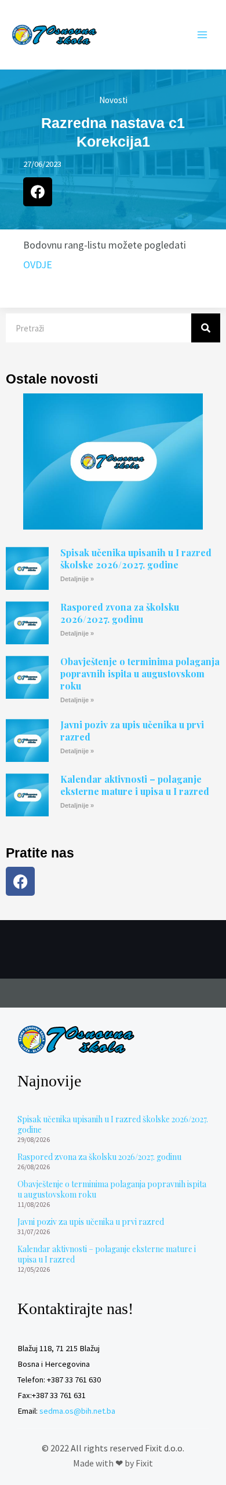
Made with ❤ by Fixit (113, 1463)
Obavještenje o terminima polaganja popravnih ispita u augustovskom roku (140, 673)
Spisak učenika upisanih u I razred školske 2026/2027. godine (136, 558)
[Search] (205, 327)
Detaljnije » (77, 578)
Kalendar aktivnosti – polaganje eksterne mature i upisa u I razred (134, 785)
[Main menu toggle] (202, 35)
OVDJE (37, 264)
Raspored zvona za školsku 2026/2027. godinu (119, 613)
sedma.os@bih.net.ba (77, 1411)
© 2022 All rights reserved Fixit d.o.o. (113, 1448)
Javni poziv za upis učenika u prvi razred (132, 730)
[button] (37, 191)
